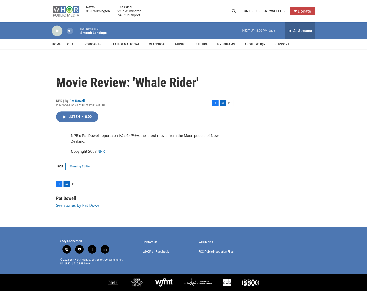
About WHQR (254, 44)
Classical (157, 44)
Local (70, 44)
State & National (125, 44)
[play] (57, 31)
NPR (101, 151)
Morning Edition (81, 166)
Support (282, 44)
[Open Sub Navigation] (78, 44)
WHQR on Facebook (156, 251)
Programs (226, 44)
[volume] (69, 31)
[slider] (76, 31)
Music (180, 44)
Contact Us (150, 242)
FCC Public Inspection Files (216, 251)
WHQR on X (206, 242)
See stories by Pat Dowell (79, 205)
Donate (304, 11)
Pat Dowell (77, 101)
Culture (201, 44)
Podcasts (93, 44)
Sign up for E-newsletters (264, 11)
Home (56, 44)
